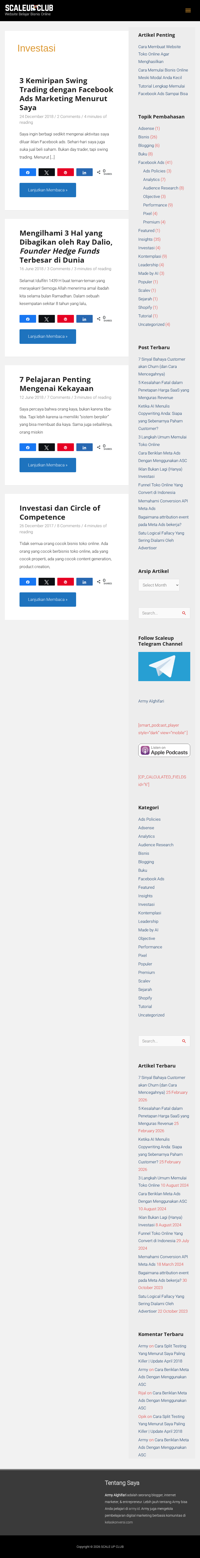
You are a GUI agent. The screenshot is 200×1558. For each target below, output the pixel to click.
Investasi (146, 247)
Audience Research (160, 188)
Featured (146, 230)
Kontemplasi (149, 256)
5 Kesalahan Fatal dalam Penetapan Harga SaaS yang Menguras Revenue (163, 390)
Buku (142, 153)
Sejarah (145, 298)
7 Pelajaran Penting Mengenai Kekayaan (57, 383)
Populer (145, 281)
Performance (155, 205)
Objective (151, 196)
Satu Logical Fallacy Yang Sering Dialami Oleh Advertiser (161, 541)
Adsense (146, 128)
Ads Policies (154, 171)
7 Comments (58, 397)
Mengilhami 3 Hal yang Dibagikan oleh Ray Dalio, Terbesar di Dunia (66, 246)
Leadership (148, 264)
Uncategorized (151, 324)
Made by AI (148, 273)
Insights (145, 239)
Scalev (144, 290)
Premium (151, 222)
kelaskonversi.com (119, 1522)
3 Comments (58, 268)
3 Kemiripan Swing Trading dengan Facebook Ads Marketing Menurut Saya (66, 93)
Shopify (145, 307)
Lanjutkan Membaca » (48, 187)
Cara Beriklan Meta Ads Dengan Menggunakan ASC (163, 1377)
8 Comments (68, 525)
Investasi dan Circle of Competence (60, 512)
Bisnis (143, 136)
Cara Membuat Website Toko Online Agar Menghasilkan (159, 54)
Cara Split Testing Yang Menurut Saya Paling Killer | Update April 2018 (162, 1353)
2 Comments (68, 116)
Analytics (151, 179)
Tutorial (145, 315)
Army (143, 1346)
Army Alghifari (151, 701)
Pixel (147, 213)
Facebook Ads (151, 162)
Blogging (146, 145)
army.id (134, 1509)
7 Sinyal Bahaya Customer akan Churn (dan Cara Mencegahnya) (161, 367)
